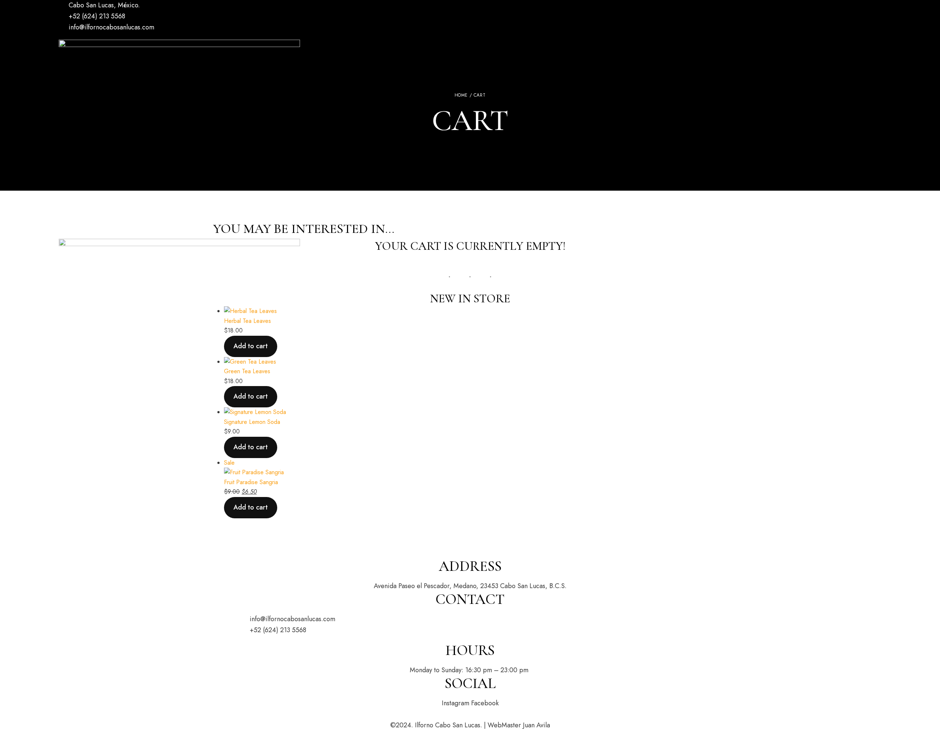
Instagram (72, 37)
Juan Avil (535, 725)
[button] (87, 231)
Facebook (61, 37)
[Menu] (66, 419)
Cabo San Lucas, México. (103, 5)
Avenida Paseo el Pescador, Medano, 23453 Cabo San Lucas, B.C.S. (470, 586)
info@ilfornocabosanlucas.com (110, 27)
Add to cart (251, 447)
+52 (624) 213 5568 (96, 16)
